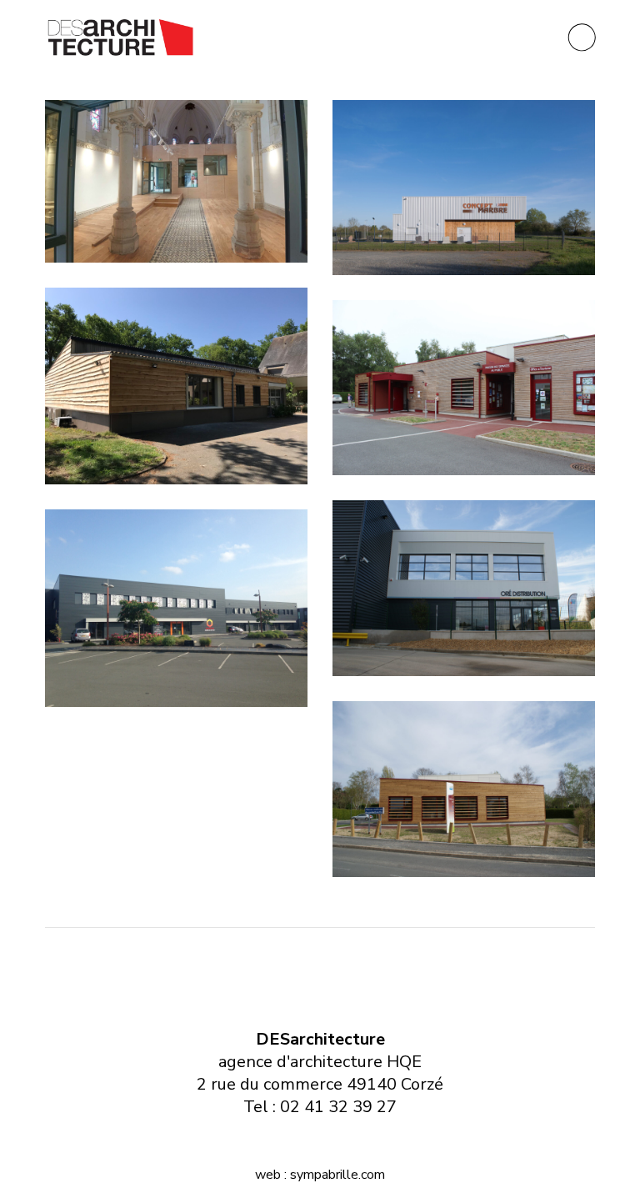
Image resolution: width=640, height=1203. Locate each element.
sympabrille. (325, 1174)
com (373, 1174)
